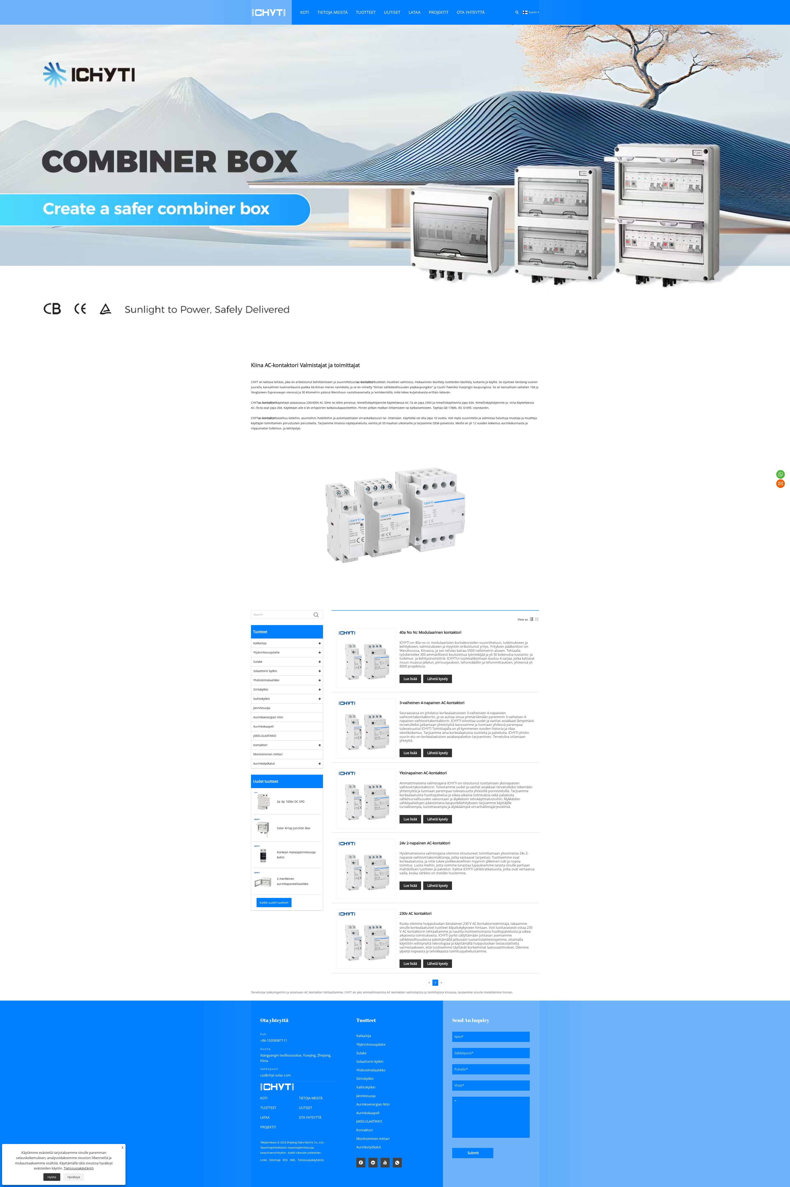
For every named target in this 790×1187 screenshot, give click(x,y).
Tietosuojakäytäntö (311, 1160)
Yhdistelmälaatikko (266, 680)
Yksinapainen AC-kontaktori (423, 772)
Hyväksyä (73, 1177)
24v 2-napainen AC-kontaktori (425, 843)
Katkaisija (259, 643)
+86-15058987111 (273, 1040)
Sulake (257, 662)
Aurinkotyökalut (264, 763)
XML (293, 1160)
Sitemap (275, 1160)
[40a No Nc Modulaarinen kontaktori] (365, 658)
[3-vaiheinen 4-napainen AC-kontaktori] (365, 728)
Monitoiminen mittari (268, 754)
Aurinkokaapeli (263, 726)
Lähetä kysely (437, 679)
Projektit (268, 1127)
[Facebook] (360, 1162)
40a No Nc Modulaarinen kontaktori (430, 632)
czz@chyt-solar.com (275, 1075)
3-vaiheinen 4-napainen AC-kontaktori (432, 702)
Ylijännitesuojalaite (266, 652)
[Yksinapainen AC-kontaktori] (365, 798)
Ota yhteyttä (310, 1117)
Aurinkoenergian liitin (268, 717)
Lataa (265, 1117)
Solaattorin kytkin (265, 671)
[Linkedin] (373, 1162)
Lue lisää (410, 679)
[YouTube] (385, 1162)
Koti (263, 1098)
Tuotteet (268, 1108)
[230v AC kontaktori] (365, 939)
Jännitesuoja (261, 708)
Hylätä (52, 1177)
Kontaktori (260, 745)
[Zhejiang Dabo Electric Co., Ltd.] (269, 12)
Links (263, 1160)
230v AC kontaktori (416, 913)
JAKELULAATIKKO (264, 736)
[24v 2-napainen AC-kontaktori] (365, 868)
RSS (285, 1160)
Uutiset (305, 1108)
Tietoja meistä (311, 1098)
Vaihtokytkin (261, 699)
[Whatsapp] (397, 1162)
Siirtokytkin (260, 689)
